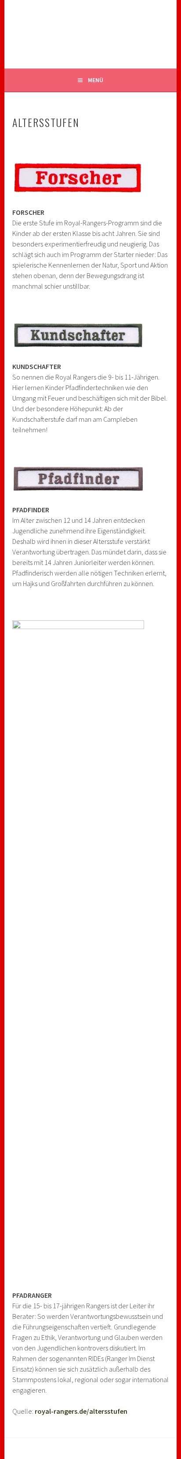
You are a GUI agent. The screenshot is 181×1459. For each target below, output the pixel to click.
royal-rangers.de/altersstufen (81, 1411)
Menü (95, 80)
